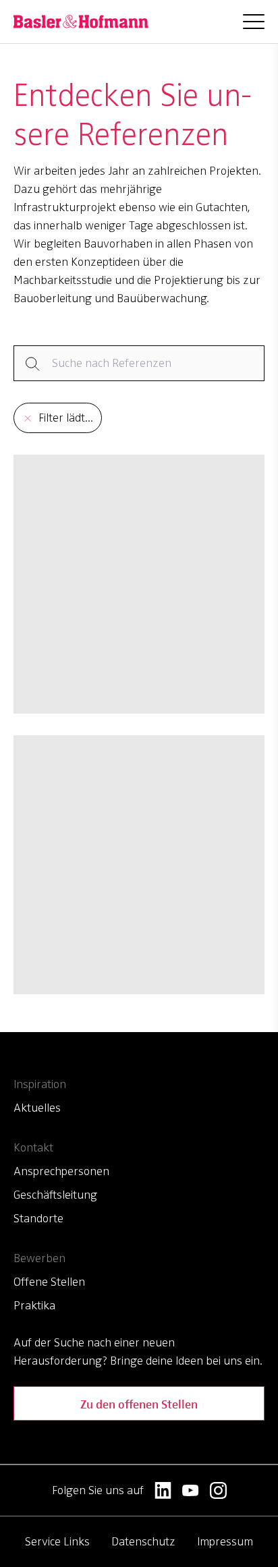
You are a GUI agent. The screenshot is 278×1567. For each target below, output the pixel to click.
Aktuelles (37, 1107)
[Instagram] (218, 1490)
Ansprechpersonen (61, 1171)
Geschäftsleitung (55, 1194)
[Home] (80, 21)
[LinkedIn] (163, 1490)
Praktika (34, 1305)
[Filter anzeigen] (139, 363)
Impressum (225, 1541)
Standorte (38, 1218)
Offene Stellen (49, 1281)
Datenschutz (143, 1541)
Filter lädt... (65, 417)
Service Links (57, 1541)
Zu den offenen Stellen (139, 1403)
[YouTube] (190, 1490)
